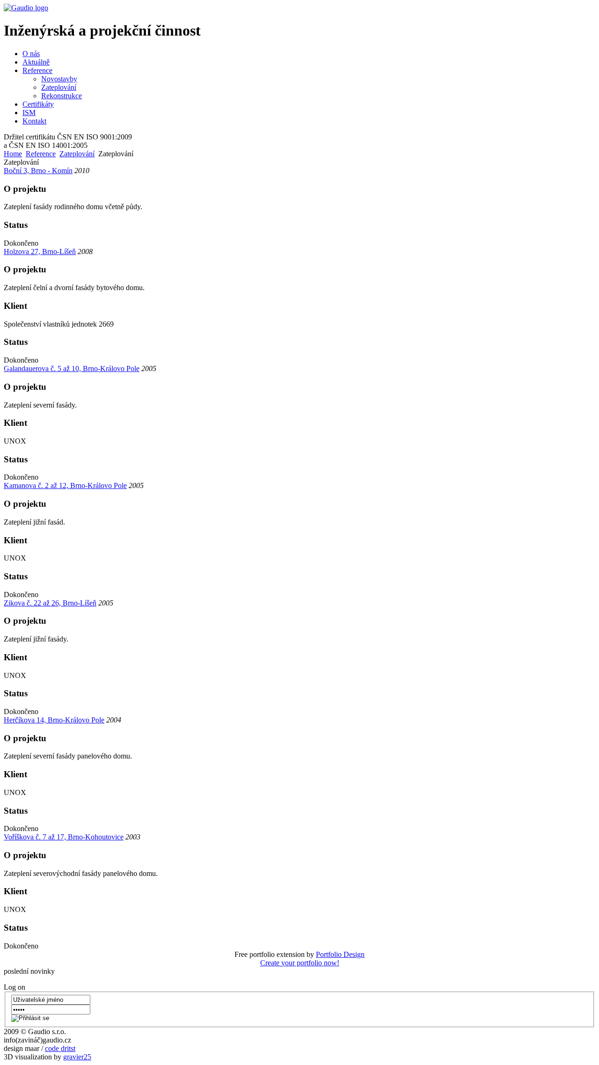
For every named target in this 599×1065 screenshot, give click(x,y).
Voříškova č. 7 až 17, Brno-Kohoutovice (64, 837)
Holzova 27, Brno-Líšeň (40, 251)
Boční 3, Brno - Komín (38, 171)
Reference (41, 154)
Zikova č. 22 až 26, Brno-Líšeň (50, 603)
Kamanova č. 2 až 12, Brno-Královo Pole (65, 485)
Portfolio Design (340, 954)
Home (13, 154)
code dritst (60, 1048)
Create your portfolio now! (299, 963)
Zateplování (77, 154)
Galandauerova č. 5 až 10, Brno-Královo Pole (71, 368)
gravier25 (77, 1057)
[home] (26, 8)
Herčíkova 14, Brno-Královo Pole (54, 720)
